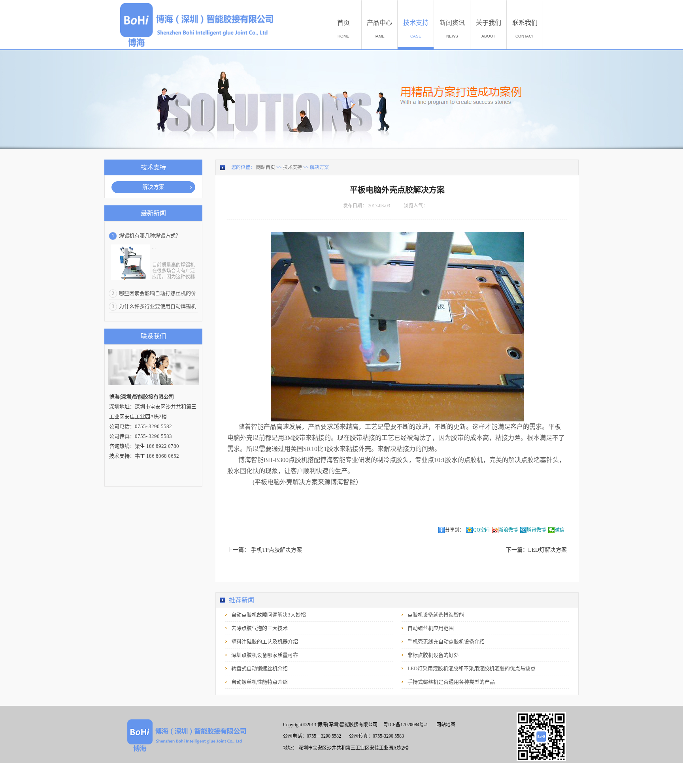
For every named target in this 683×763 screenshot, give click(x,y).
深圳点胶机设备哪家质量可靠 (264, 655)
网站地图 (444, 724)
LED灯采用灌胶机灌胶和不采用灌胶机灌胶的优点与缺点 (472, 668)
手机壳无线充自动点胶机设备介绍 (446, 642)
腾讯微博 (536, 530)
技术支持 (292, 167)
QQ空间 (481, 530)
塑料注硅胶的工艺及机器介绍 (264, 642)
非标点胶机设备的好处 (433, 655)
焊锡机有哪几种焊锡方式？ (150, 236)
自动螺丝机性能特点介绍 (259, 682)
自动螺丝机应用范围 (431, 628)
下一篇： (536, 550)
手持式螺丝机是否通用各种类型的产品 (451, 682)
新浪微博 (508, 530)
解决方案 (319, 167)
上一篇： (264, 550)
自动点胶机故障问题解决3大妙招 (268, 615)
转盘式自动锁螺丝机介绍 (259, 668)
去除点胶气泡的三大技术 (259, 628)
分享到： (454, 530)
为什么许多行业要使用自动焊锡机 (157, 306)
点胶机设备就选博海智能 (436, 615)
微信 (559, 530)
